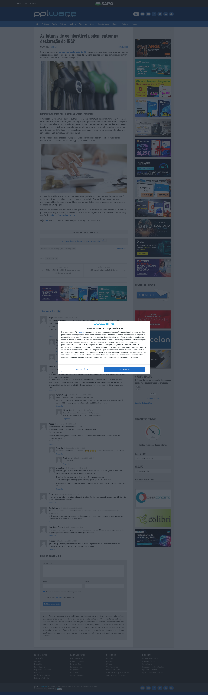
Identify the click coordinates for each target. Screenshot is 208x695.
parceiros (82, 332)
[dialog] (104, 347)
